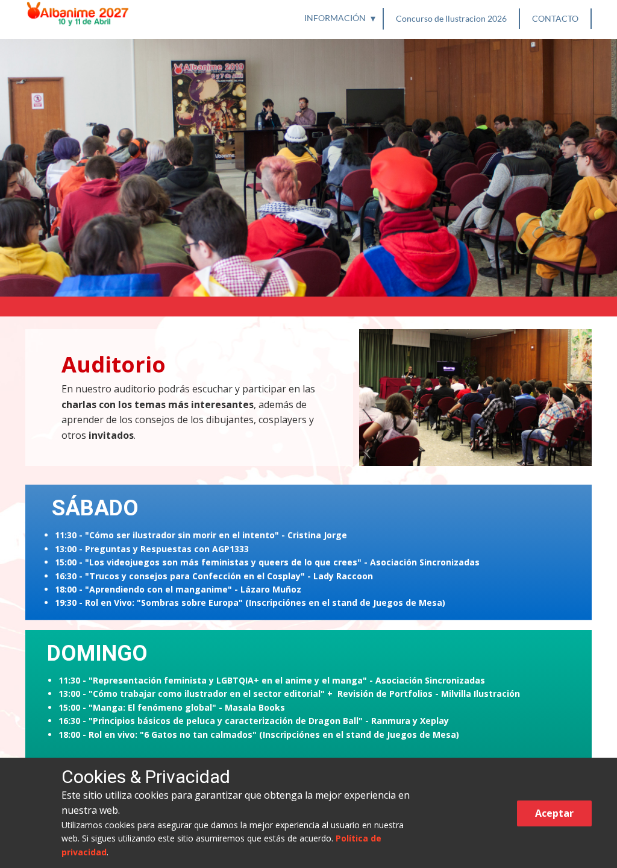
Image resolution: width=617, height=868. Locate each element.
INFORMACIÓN (335, 18)
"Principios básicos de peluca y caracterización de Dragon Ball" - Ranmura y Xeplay (269, 720)
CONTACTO (555, 18)
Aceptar (554, 813)
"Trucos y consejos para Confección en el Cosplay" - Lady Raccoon (229, 576)
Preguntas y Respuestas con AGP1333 (167, 549)
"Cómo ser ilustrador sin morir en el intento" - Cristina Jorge (216, 535)
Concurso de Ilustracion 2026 (451, 18)
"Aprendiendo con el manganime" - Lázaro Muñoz (193, 589)
